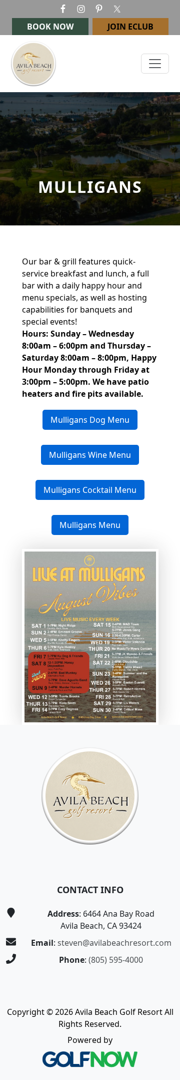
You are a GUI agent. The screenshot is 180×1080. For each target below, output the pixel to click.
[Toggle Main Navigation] (155, 64)
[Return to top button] (160, 706)
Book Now (50, 26)
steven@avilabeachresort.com (115, 942)
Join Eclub (131, 26)
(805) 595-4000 (115, 959)
